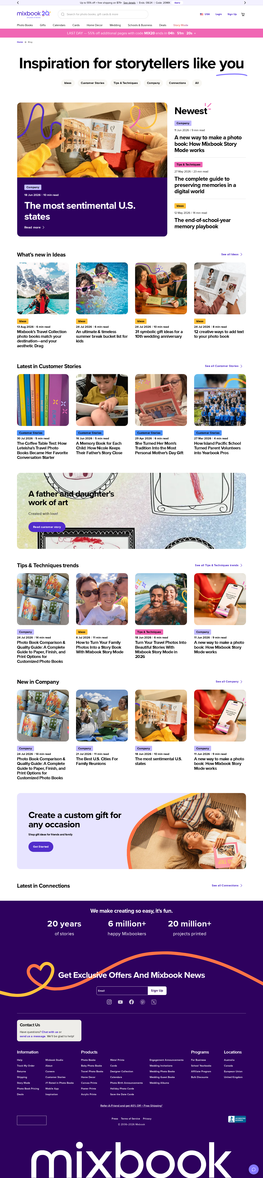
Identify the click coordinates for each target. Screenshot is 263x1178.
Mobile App (52, 1088)
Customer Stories (55, 1077)
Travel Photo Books (92, 1071)
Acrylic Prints (88, 1094)
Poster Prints (88, 1088)
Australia (229, 1060)
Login (219, 14)
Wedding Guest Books (162, 1077)
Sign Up (232, 14)
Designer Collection (121, 1071)
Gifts (43, 25)
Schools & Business (140, 25)
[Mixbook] (34, 14)
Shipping (22, 1077)
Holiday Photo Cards (122, 1088)
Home (20, 42)
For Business (198, 1060)
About (48, 1065)
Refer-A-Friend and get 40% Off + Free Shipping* (131, 1106)
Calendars (59, 25)
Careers (50, 1071)
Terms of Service (130, 1118)
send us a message (32, 1036)
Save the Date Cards (122, 1094)
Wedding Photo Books (162, 1071)
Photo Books (25, 25)
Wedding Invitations (161, 1065)
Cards (76, 25)
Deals (162, 25)
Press (115, 1118)
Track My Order (26, 1065)
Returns (21, 1071)
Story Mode (23, 1083)
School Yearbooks (201, 1065)
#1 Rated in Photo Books (59, 1083)
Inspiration (51, 1094)
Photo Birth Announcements (126, 1083)
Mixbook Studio (54, 1060)
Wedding (115, 25)
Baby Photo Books (91, 1065)
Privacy (147, 1118)
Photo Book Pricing (28, 1088)
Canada (228, 1065)
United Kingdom (233, 1077)
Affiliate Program (201, 1071)
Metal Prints (117, 1060)
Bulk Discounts (199, 1077)
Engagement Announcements (167, 1060)
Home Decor (95, 25)
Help (19, 1060)
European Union (233, 1071)
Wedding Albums (159, 1083)
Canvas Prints (89, 1083)
